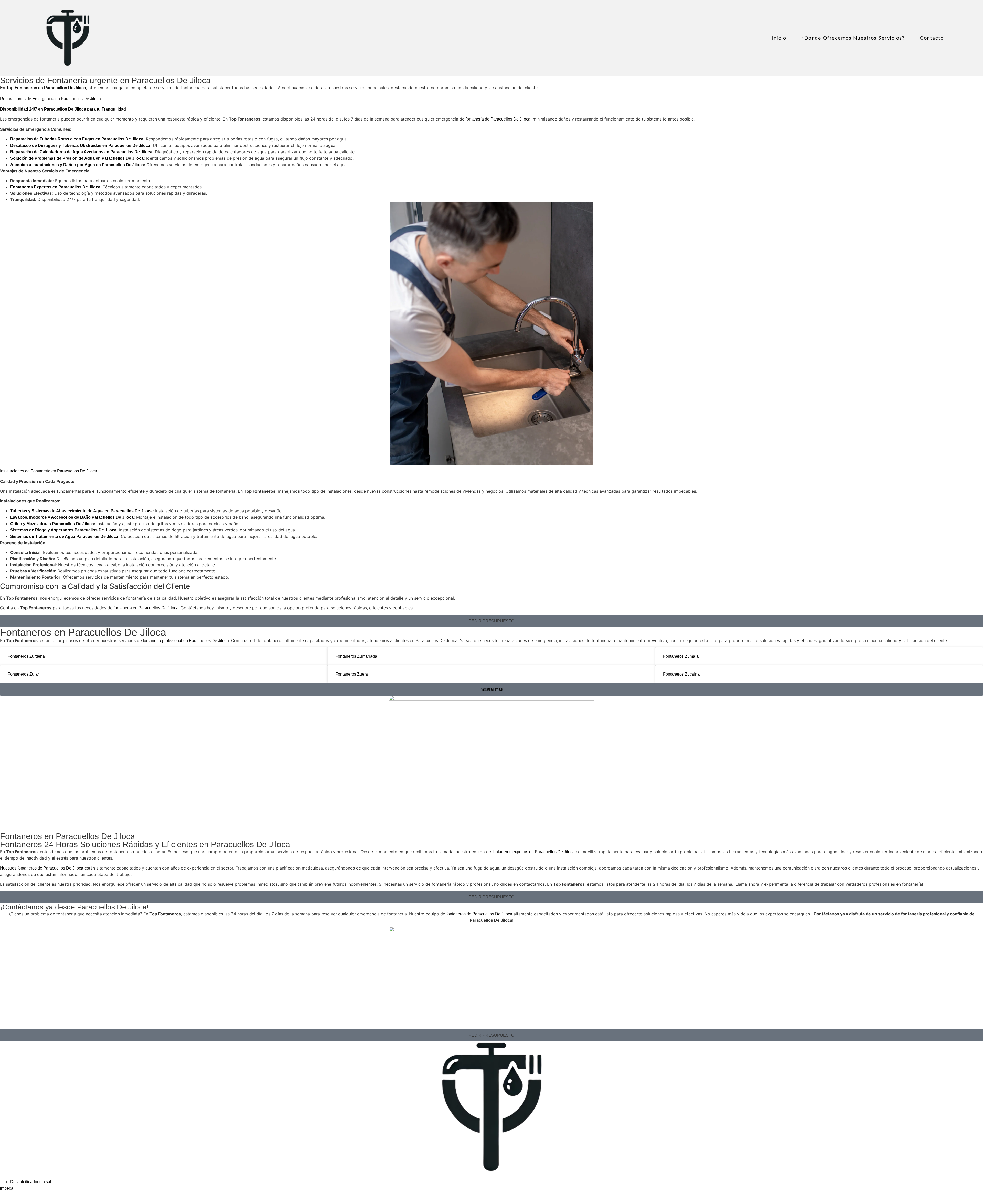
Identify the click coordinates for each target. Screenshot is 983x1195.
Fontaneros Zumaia (681, 656)
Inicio (779, 38)
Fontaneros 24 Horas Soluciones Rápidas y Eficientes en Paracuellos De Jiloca (145, 844)
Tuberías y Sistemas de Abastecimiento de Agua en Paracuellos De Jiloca (81, 511)
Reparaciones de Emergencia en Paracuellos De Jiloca (50, 98)
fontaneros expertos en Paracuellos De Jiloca (533, 852)
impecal (7, 1188)
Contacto (932, 38)
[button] (491, 621)
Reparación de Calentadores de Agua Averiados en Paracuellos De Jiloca (81, 152)
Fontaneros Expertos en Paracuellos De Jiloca (55, 187)
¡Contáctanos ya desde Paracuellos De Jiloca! (74, 907)
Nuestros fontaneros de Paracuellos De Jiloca (41, 868)
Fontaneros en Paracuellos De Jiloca (83, 632)
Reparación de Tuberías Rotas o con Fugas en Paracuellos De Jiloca (76, 139)
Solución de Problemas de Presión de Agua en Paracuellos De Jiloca (77, 158)
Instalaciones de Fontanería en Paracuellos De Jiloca (48, 471)
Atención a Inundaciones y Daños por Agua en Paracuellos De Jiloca (77, 164)
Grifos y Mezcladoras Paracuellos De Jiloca (52, 524)
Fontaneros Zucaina (681, 674)
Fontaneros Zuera (351, 674)
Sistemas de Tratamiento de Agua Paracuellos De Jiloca (64, 536)
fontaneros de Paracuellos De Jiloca (479, 914)
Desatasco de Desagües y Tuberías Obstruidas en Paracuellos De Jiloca (80, 145)
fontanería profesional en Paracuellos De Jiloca (185, 640)
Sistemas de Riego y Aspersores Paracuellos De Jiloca (63, 530)
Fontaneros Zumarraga (356, 656)
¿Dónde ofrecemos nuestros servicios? (853, 38)
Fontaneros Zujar (23, 674)
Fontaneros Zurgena (26, 656)
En (43, 87)
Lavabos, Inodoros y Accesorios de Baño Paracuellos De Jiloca (72, 517)
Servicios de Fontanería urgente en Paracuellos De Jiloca (105, 80)
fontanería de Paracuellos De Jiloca (498, 119)
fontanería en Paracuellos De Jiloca (146, 608)
